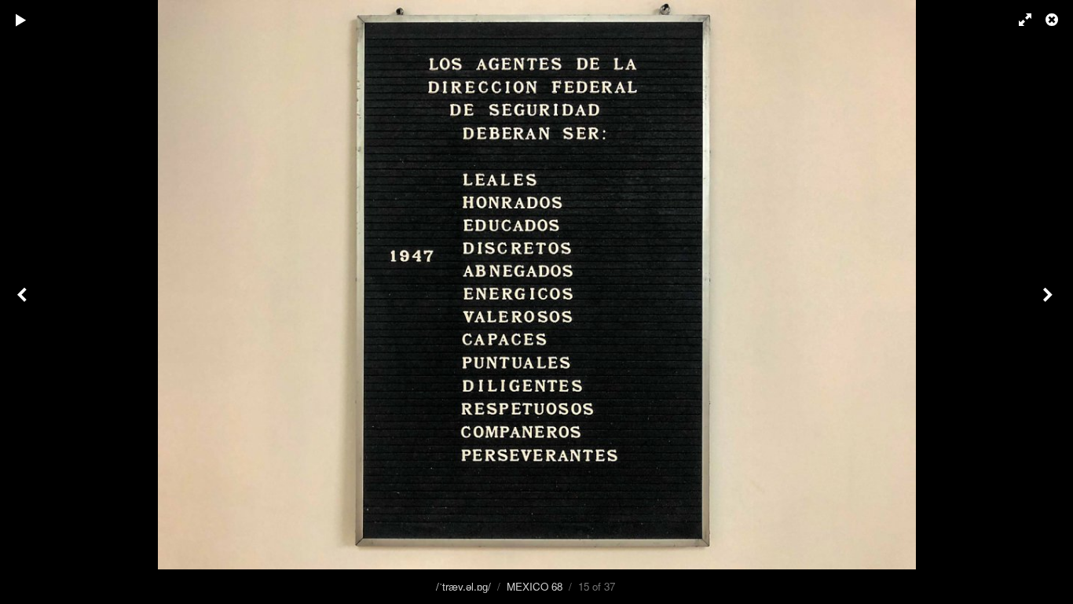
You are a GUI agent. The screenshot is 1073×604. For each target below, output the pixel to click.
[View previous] (23, 302)
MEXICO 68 (534, 586)
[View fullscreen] (1018, 19)
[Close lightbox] (1053, 19)
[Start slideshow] (21, 19)
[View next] (1049, 302)
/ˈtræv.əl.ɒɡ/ (463, 586)
